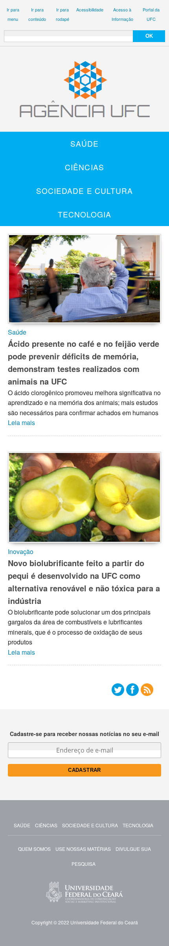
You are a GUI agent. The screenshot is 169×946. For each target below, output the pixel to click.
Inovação (20, 551)
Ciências (84, 167)
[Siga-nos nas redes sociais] (118, 691)
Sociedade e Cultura (84, 190)
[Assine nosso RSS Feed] (147, 691)
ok (149, 36)
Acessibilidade (89, 9)
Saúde (84, 143)
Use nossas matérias (83, 848)
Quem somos (34, 848)
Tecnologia (85, 214)
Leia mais (21, 422)
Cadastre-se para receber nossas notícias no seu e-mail (84, 734)
